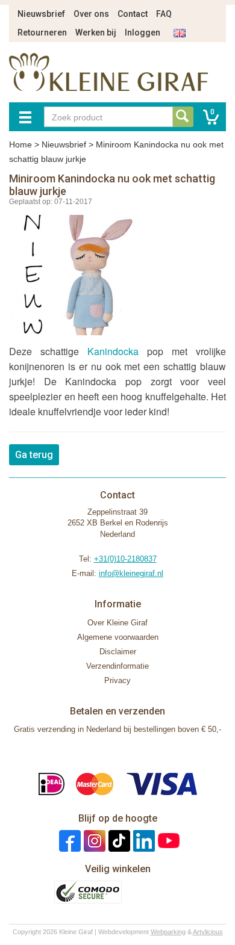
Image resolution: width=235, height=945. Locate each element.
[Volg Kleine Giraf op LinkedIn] (142, 840)
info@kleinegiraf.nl (131, 573)
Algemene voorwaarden (117, 637)
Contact (133, 14)
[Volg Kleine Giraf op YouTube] (167, 840)
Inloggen (142, 32)
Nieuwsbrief (41, 14)
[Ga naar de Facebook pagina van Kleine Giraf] (68, 840)
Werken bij (95, 32)
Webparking (168, 931)
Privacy (117, 680)
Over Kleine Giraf (117, 622)
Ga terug (34, 454)
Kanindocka (113, 351)
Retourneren (42, 32)
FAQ (164, 14)
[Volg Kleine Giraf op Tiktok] (117, 840)
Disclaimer (117, 651)
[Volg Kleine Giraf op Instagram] (93, 840)
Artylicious (208, 931)
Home (20, 144)
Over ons (91, 14)
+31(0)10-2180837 (125, 558)
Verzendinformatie (117, 666)
